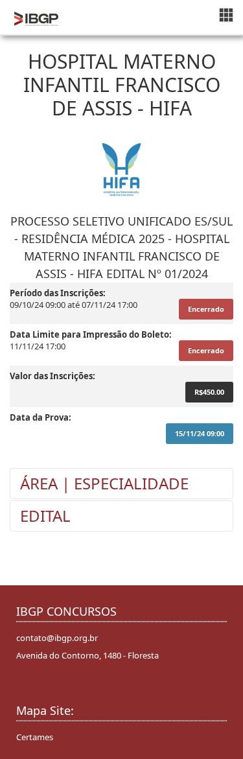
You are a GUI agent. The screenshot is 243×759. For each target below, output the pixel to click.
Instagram (48, 686)
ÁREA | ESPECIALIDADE (104, 483)
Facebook (27, 686)
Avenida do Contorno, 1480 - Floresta (87, 655)
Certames (34, 737)
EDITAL (45, 515)
